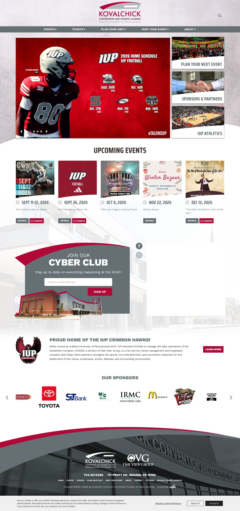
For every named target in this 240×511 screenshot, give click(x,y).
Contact (139, 480)
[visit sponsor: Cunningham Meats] (170, 397)
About (188, 29)
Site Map (150, 480)
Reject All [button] (195, 503)
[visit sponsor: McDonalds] (116, 397)
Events (49, 29)
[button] (27, 131)
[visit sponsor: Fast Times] (143, 397)
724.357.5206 (93, 475)
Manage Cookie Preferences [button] (168, 503)
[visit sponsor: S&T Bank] (34, 397)
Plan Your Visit (112, 29)
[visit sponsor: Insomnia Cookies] (224, 397)
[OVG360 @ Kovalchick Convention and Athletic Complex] (120, 12)
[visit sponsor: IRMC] (88, 397)
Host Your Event (154, 29)
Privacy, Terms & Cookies (169, 480)
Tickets (77, 29)
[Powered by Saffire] (172, 486)
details (22, 221)
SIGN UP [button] (100, 291)
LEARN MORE (213, 349)
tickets (38, 221)
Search (220, 15)
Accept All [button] (214, 503)
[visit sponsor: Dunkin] (197, 397)
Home (61, 480)
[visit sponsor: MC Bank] (61, 397)
